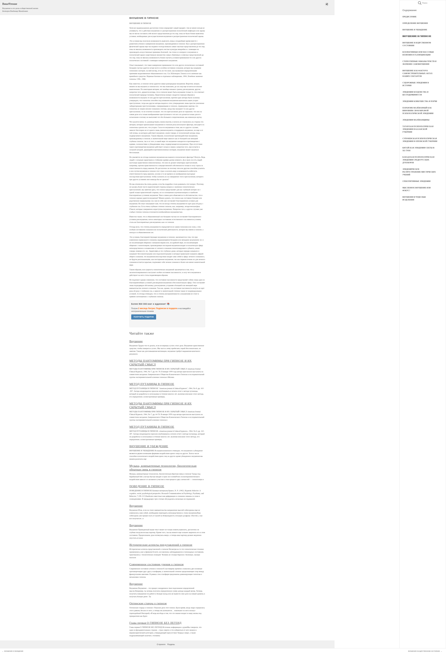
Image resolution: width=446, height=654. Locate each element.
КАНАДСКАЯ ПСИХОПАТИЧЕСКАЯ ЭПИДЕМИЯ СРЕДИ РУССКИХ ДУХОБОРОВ (418, 160)
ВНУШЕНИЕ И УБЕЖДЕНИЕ (414, 29)
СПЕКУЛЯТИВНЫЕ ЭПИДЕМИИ (416, 181)
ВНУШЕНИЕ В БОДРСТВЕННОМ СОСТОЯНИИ (424, 651)
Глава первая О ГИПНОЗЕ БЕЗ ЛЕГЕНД (155, 623)
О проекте (161, 644)
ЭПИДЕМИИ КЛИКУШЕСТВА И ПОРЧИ (419, 101)
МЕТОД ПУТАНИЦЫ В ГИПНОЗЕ (151, 384)
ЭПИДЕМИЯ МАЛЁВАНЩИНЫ (415, 120)
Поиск (422, 3)
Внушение (136, 341)
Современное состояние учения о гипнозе (156, 564)
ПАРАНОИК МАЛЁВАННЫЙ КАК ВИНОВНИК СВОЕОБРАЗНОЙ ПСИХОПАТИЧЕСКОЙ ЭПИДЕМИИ (417, 110)
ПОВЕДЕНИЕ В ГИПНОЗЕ (146, 486)
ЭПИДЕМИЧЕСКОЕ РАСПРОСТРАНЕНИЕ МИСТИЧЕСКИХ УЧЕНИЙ (419, 172)
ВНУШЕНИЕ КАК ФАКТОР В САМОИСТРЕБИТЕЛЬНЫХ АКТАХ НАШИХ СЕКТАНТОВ (417, 73)
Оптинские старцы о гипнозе (148, 603)
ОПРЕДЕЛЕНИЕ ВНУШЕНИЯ (415, 23)
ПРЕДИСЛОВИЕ (409, 16)
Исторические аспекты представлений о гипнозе (160, 545)
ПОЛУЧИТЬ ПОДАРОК (144, 317)
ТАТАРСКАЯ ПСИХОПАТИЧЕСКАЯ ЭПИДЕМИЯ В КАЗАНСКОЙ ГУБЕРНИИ (417, 129)
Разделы (171, 644)
